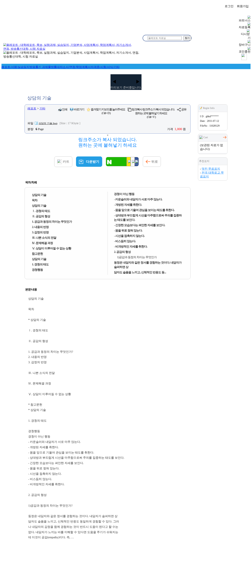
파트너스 (245, 20)
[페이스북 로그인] (137, 161)
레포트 (31, 108)
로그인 (229, 6)
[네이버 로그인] (116, 161)
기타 (42, 108)
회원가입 (243, 6)
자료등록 (245, 27)
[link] (15, 67)
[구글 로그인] (133, 161)
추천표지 (204, 161)
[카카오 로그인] (129, 161)
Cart (205, 137)
